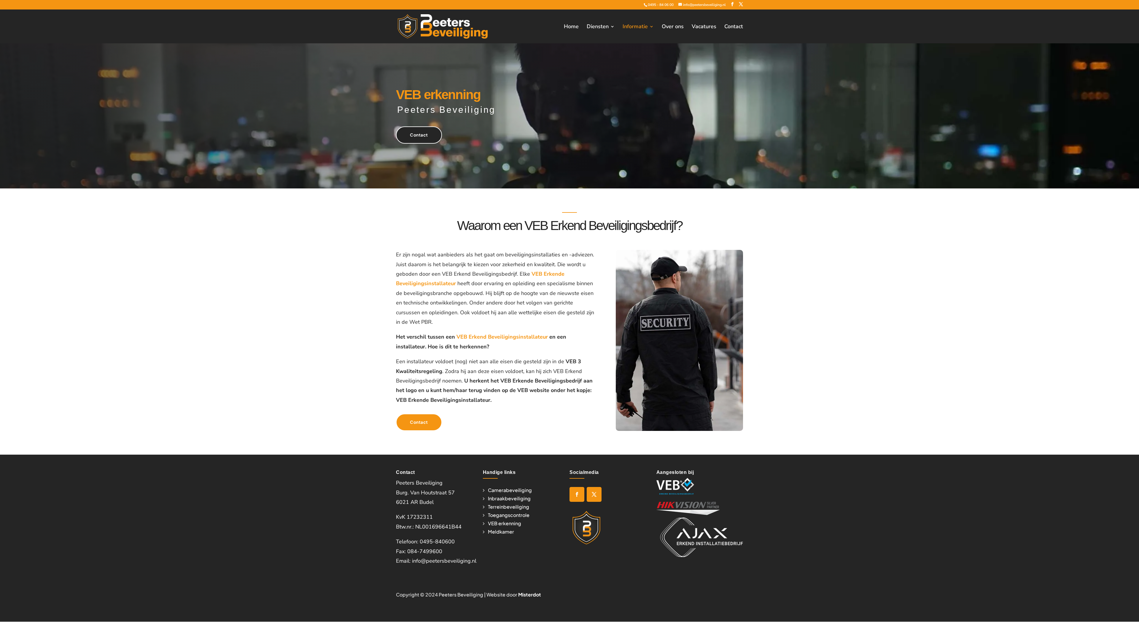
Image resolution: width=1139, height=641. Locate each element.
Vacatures (704, 27)
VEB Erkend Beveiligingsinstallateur (502, 336)
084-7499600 (424, 551)
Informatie (635, 27)
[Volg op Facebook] (577, 494)
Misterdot (529, 594)
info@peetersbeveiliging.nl (444, 560)
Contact (733, 27)
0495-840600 (437, 541)
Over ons (673, 27)
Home (571, 27)
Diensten (598, 27)
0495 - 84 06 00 (661, 4)
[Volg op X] (594, 494)
